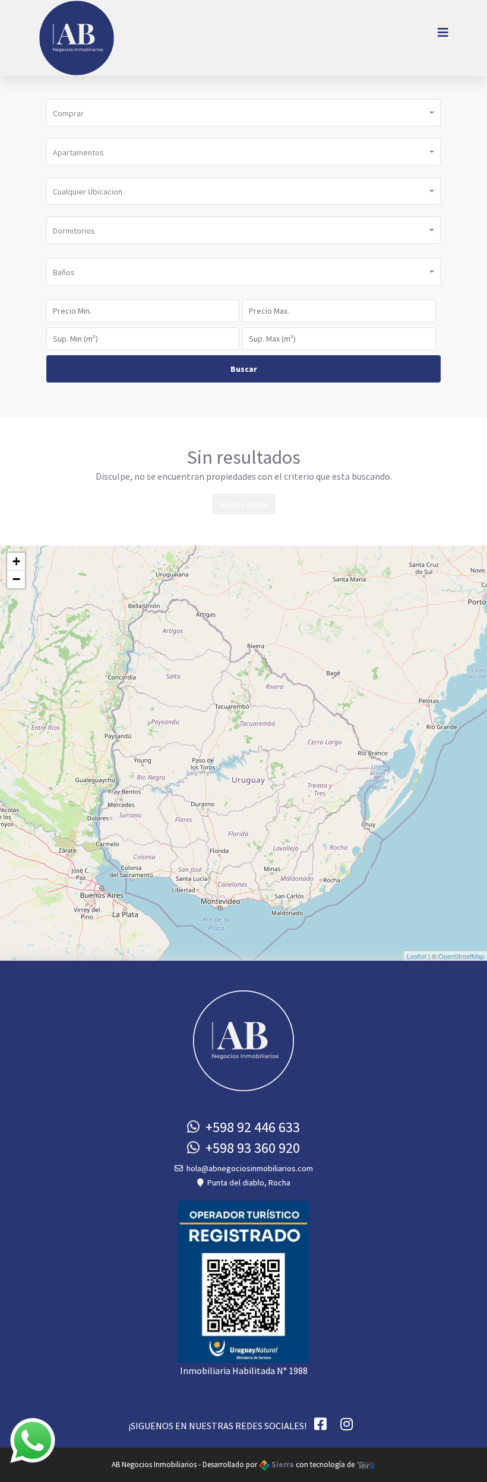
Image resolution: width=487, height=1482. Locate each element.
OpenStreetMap (461, 956)
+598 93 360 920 (250, 1148)
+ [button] (16, 561)
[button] (243, 112)
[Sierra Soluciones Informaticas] (365, 1464)
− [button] (16, 579)
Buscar (243, 369)
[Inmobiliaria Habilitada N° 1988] (243, 1280)
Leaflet (416, 956)
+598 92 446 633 (250, 1127)
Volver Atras (243, 504)
